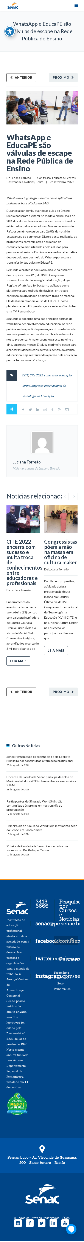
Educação (58, 178)
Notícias (29, 182)
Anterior (23, 77)
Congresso (44, 178)
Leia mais (18, 661)
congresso (51, 375)
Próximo (61, 77)
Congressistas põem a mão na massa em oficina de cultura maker (60, 551)
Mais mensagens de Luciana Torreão (36, 468)
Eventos (70, 178)
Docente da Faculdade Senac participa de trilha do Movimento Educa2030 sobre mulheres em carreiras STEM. (41, 781)
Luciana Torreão (21, 178)
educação (65, 375)
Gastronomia (14, 182)
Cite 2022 (36, 375)
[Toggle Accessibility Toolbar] (10, 31)
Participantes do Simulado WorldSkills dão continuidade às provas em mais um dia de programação (34, 805)
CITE (25, 375)
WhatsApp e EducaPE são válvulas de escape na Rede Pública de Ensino (39, 152)
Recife (39, 182)
